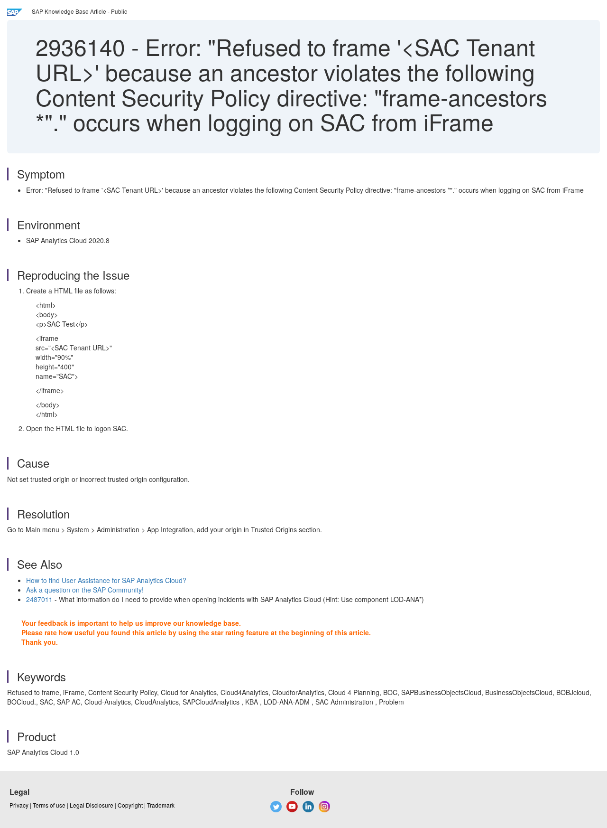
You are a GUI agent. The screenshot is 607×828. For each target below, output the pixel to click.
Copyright (130, 805)
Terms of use (49, 805)
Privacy (18, 805)
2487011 (39, 599)
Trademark (161, 805)
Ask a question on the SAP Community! (85, 589)
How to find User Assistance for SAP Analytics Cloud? (106, 580)
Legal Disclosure (91, 805)
